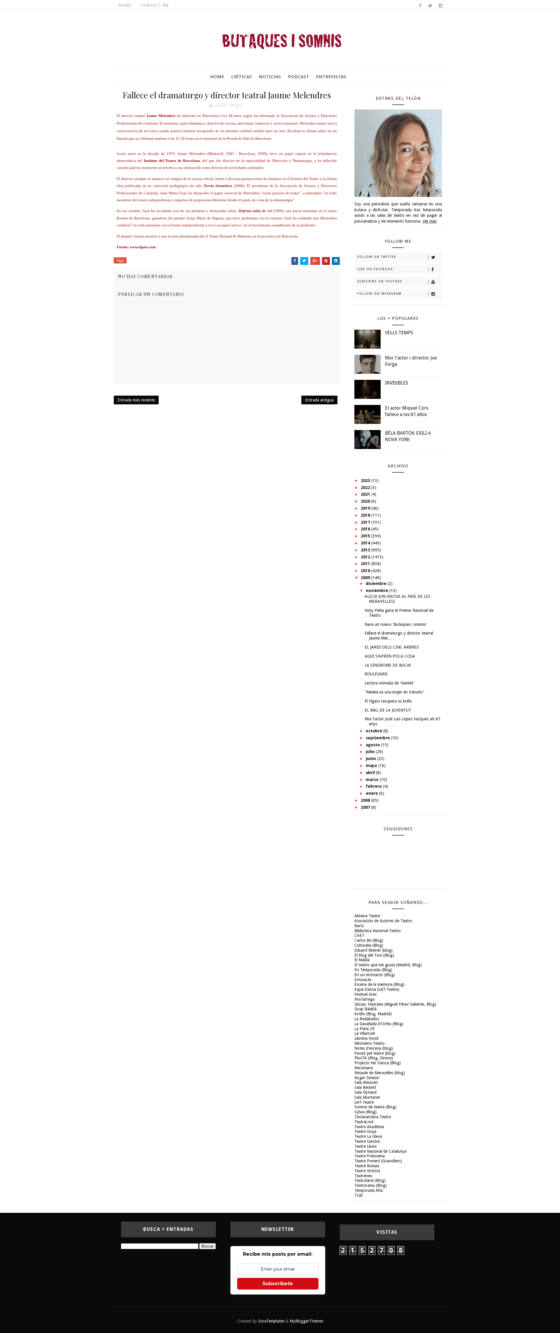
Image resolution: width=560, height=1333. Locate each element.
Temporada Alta (368, 1190)
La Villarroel (364, 1033)
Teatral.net (364, 1121)
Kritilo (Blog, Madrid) (373, 1013)
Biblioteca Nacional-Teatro (377, 930)
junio (371, 758)
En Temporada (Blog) (373, 969)
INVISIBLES (396, 383)
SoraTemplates (271, 1321)
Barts (359, 925)
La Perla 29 (364, 1028)
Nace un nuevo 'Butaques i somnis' (396, 624)
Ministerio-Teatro (369, 1043)
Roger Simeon (366, 1077)
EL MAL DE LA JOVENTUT (388, 710)
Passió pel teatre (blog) (375, 1053)
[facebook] (420, 5)
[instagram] (440, 5)
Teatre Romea (366, 1165)
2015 (366, 536)
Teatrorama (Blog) (370, 1185)
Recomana (363, 1067)
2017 (366, 522)
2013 (366, 550)
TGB (358, 1195)
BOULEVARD (376, 674)
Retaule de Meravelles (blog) (379, 1072)
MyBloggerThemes (306, 1321)
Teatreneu (363, 1175)
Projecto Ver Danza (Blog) (377, 1063)
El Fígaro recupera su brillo (388, 701)
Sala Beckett (365, 1087)
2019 (366, 508)
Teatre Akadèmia (369, 1126)
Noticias (270, 76)
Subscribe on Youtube (379, 281)
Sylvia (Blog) (365, 1112)
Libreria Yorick (366, 1038)
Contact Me (155, 5)
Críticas (241, 76)
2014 (366, 543)
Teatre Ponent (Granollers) (378, 1161)
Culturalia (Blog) (368, 945)
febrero (374, 786)
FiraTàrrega (364, 999)
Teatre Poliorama (369, 1156)
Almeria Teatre (367, 915)
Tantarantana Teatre (372, 1116)
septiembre (378, 737)
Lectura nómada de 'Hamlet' (389, 683)
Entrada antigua (319, 400)
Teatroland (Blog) (370, 1180)
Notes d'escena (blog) (373, 1048)
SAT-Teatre (364, 1102)
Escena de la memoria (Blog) (379, 984)
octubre (374, 730)
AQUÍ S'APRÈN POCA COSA (390, 656)
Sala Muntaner (367, 1097)
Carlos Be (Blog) (368, 940)
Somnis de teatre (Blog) (375, 1107)
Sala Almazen (366, 1082)
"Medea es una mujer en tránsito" (394, 692)
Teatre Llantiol (367, 1141)
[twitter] (430, 5)
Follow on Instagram (379, 293)
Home (124, 5)
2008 (366, 800)
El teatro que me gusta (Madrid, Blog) (388, 964)
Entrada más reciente (136, 400)
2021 (366, 494)
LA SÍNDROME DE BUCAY (388, 665)
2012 (366, 557)
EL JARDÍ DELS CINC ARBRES (392, 647)
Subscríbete (277, 1283)
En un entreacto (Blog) (374, 974)
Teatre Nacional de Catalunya (380, 1151)
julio (371, 751)
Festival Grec (365, 994)
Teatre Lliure (365, 1146)
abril (371, 772)
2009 (366, 577)
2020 (366, 501)
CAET (359, 935)
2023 (366, 480)
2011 (366, 563)
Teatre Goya (365, 1131)
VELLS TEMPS (399, 333)
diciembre (377, 583)
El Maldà (362, 960)
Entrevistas (331, 76)
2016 (366, 529)
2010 (366, 570)
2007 (366, 807)
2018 (366, 515)
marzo (373, 779)
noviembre (377, 590)
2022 (366, 487)
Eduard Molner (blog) (373, 950)
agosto (373, 745)
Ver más (430, 221)
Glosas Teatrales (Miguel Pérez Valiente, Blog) (395, 1004)
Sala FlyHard (365, 1092)
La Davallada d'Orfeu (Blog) (378, 1023)
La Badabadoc (366, 1018)
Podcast (298, 76)
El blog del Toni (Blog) (374, 955)
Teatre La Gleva (368, 1136)
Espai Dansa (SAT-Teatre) (376, 989)
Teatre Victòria (367, 1170)
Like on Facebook (375, 269)
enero (372, 793)
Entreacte (362, 979)
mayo (372, 765)
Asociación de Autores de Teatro (383, 920)
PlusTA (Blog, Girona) (373, 1058)
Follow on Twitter (376, 256)
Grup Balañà (365, 1009)
